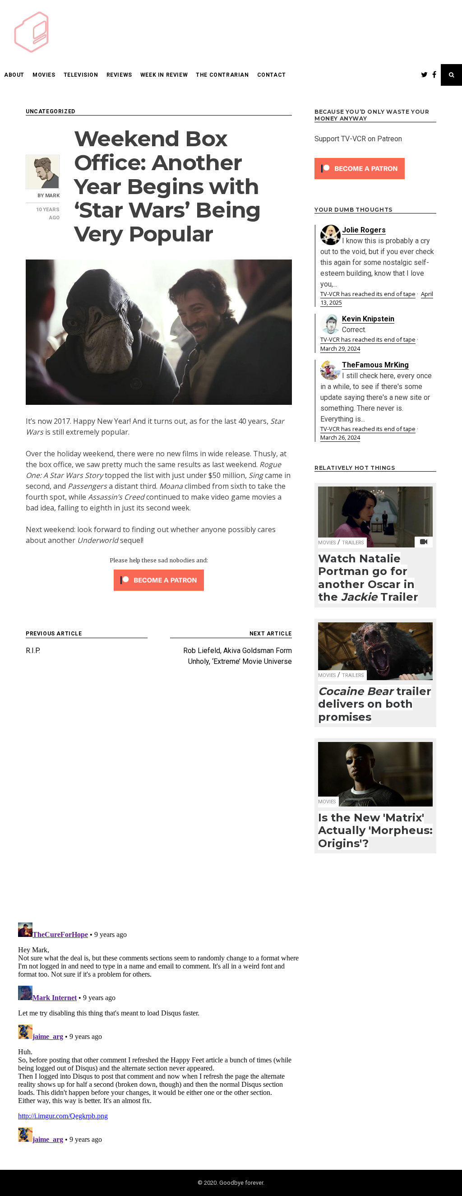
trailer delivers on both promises (374, 704)
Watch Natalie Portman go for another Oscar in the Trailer (368, 578)
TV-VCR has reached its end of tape (368, 294)
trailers (353, 543)
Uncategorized (50, 111)
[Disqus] (158, 798)
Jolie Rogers (364, 230)
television (81, 75)
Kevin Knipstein (368, 319)
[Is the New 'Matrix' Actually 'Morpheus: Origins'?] (375, 768)
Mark (52, 196)
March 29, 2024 (340, 348)
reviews (119, 75)
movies (43, 75)
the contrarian (222, 75)
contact (271, 75)
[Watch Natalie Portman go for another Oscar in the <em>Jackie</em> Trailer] (375, 511)
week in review (164, 75)
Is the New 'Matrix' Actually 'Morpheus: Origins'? (375, 830)
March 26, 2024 (340, 437)
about (14, 75)
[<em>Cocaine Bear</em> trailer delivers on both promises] (375, 645)
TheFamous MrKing (375, 365)
